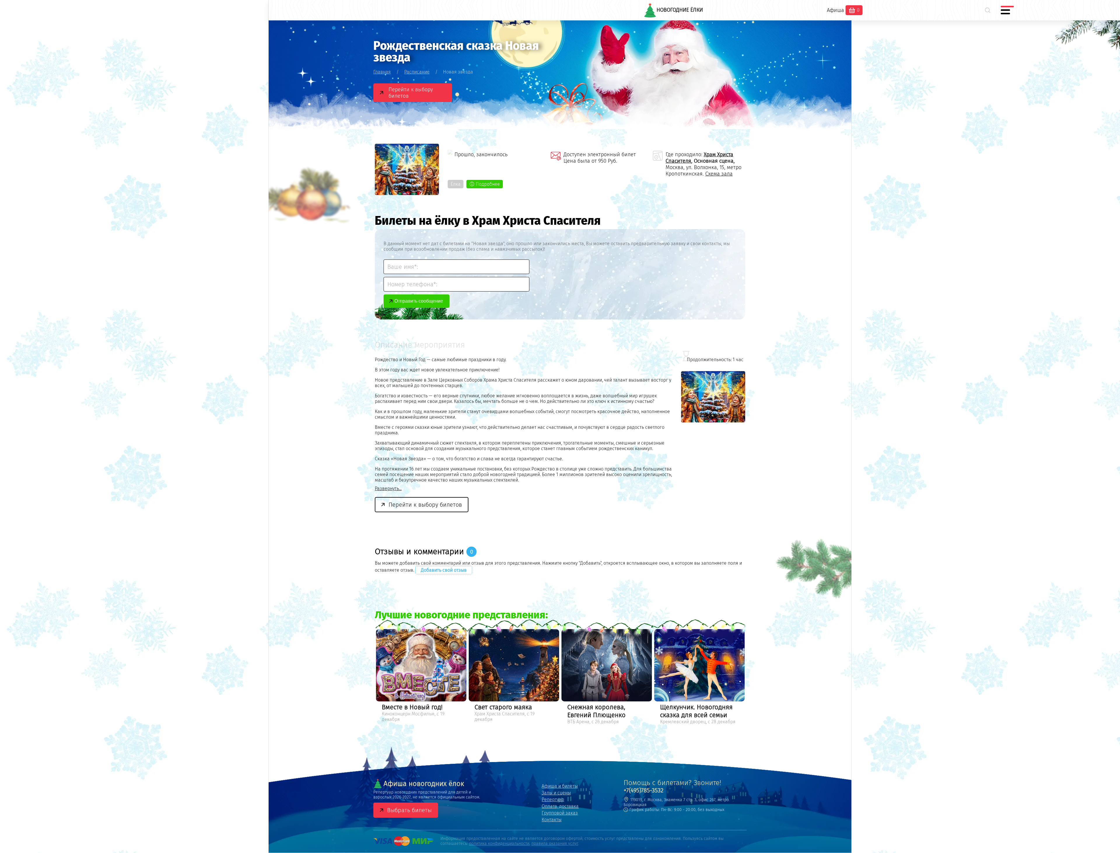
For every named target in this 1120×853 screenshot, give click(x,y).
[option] (421, 677)
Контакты (551, 819)
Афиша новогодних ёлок (424, 784)
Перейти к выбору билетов (410, 92)
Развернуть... (388, 488)
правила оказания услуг (554, 843)
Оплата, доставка (560, 806)
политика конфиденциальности (499, 843)
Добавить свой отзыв (444, 570)
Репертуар (553, 799)
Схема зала (719, 174)
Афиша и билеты (560, 786)
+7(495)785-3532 (644, 790)
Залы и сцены (556, 793)
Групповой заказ (560, 813)
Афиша (835, 10)
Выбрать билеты (409, 810)
